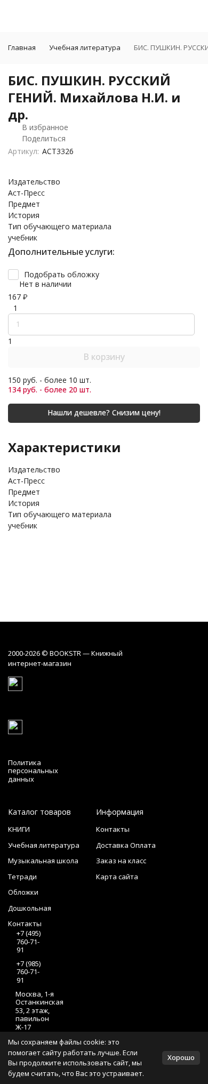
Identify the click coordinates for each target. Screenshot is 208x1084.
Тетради (22, 876)
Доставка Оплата (126, 845)
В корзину (104, 357)
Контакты (113, 829)
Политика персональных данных (33, 771)
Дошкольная (29, 908)
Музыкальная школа (43, 860)
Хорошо (181, 1057)
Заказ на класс (121, 860)
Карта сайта (117, 876)
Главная (22, 47)
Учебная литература (85, 47)
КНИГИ (19, 829)
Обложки (23, 892)
